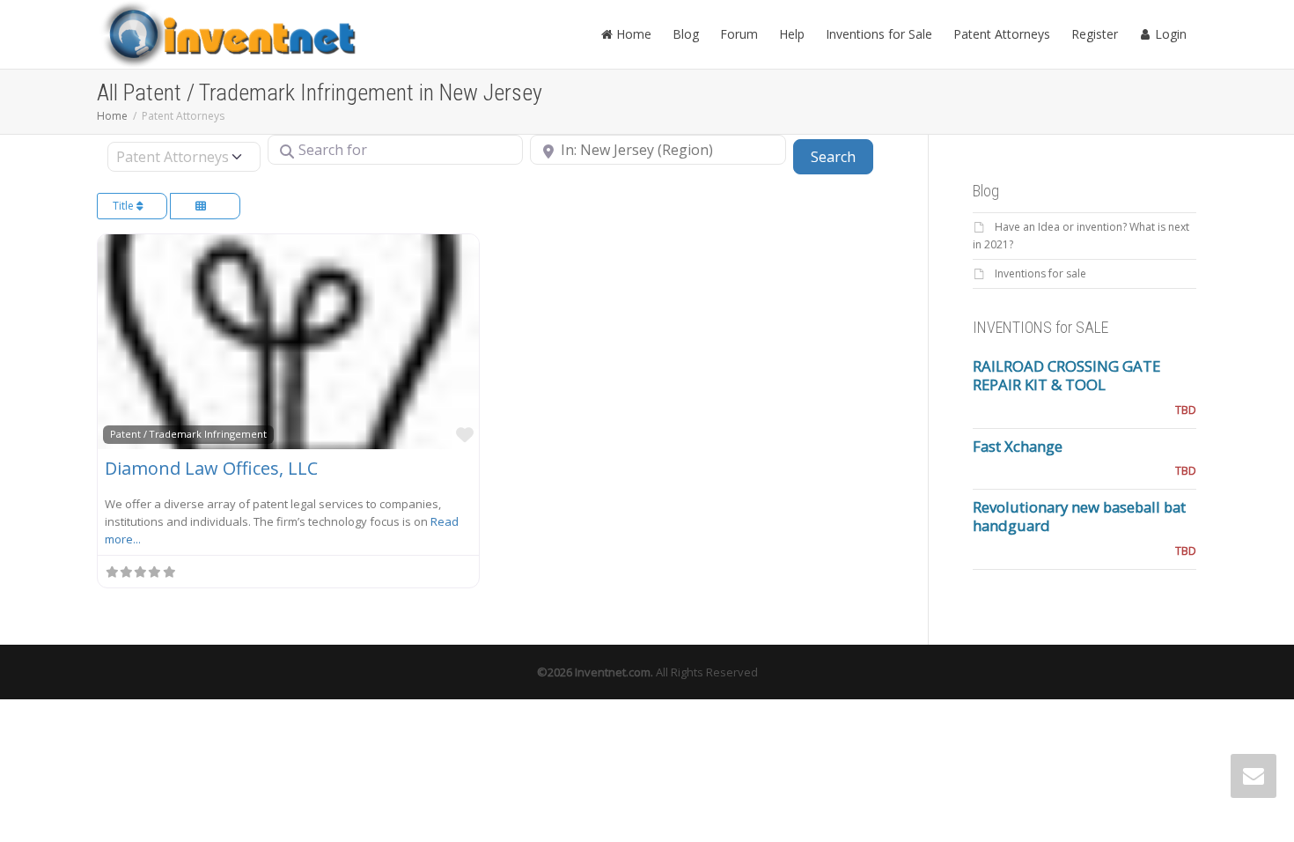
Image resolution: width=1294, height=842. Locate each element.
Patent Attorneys (1001, 34)
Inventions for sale (1040, 273)
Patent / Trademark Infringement (188, 433)
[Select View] (205, 206)
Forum (739, 34)
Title (124, 205)
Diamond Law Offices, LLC (211, 468)
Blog (686, 34)
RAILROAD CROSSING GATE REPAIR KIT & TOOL (1066, 375)
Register (1094, 34)
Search (842, 156)
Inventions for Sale (879, 34)
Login (1169, 34)
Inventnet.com (613, 672)
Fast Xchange (1017, 446)
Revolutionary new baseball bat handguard (1079, 516)
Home (632, 34)
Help (792, 34)
